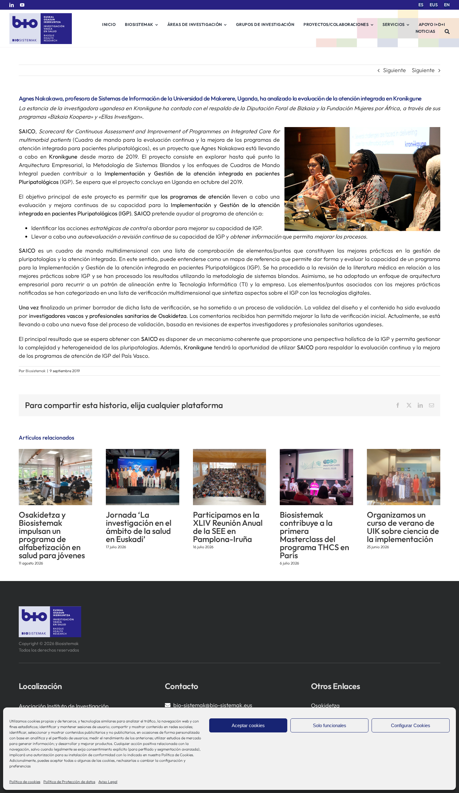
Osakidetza (325, 705)
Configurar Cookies (410, 725)
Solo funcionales (329, 725)
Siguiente (394, 70)
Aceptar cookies (248, 725)
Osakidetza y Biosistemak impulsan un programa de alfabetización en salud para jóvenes (52, 535)
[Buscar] (447, 31)
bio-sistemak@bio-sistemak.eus (212, 705)
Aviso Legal (107, 781)
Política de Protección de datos (69, 781)
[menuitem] (420, 5)
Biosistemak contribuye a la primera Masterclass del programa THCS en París (314, 535)
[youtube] (22, 5)
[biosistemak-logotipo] (40, 15)
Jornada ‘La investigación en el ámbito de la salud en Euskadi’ (138, 527)
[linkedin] (11, 5)
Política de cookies (24, 781)
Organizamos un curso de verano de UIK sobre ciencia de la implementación (403, 527)
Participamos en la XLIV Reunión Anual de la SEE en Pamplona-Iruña (228, 527)
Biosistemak (36, 370)
